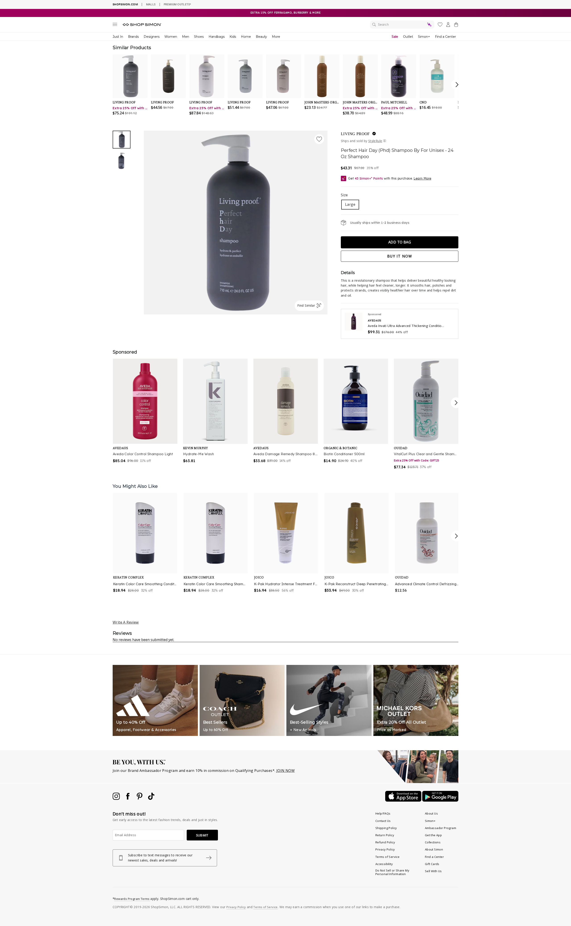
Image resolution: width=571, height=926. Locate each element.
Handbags (217, 37)
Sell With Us (433, 871)
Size (344, 195)
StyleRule (375, 141)
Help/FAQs (383, 813)
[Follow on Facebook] (128, 798)
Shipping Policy (386, 828)
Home (246, 37)
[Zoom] (235, 221)
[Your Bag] (456, 25)
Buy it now (399, 256)
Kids (233, 37)
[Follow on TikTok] (151, 798)
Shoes (199, 37)
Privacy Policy (385, 849)
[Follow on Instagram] (117, 798)
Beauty (261, 37)
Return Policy (384, 835)
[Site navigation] (115, 25)
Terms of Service (387, 857)
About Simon (434, 849)
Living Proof (355, 134)
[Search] (402, 25)
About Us (431, 813)
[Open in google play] (440, 800)
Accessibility (384, 864)
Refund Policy (385, 842)
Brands (133, 37)
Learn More (422, 178)
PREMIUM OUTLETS (177, 4)
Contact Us (383, 821)
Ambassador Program (440, 828)
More (276, 37)
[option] (235, 222)
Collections (433, 842)
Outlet (408, 37)
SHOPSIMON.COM (125, 4)
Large (350, 204)
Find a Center (445, 37)
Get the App (433, 835)
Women (170, 37)
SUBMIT (202, 835)
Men (185, 37)
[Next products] (456, 536)
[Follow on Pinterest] (140, 798)
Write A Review (126, 622)
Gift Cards (432, 864)
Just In (118, 37)
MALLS (151, 4)
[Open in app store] (403, 800)
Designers (151, 37)
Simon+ (424, 37)
